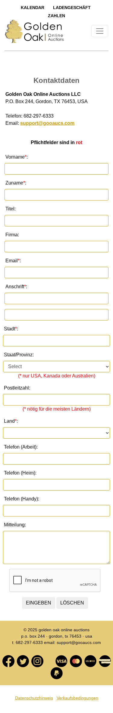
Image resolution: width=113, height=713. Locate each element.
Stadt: (11, 328)
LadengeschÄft (72, 7)
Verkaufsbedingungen (77, 698)
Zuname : (15, 182)
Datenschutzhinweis (34, 698)
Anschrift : (16, 286)
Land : (11, 421)
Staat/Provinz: (19, 354)
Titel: (10, 208)
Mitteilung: (15, 524)
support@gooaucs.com (47, 123)
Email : (13, 260)
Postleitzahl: (17, 387)
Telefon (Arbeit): (21, 447)
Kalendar (32, 7)
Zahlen (56, 15)
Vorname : (16, 156)
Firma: (12, 234)
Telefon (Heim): (20, 472)
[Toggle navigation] (99, 31)
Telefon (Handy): (21, 498)
